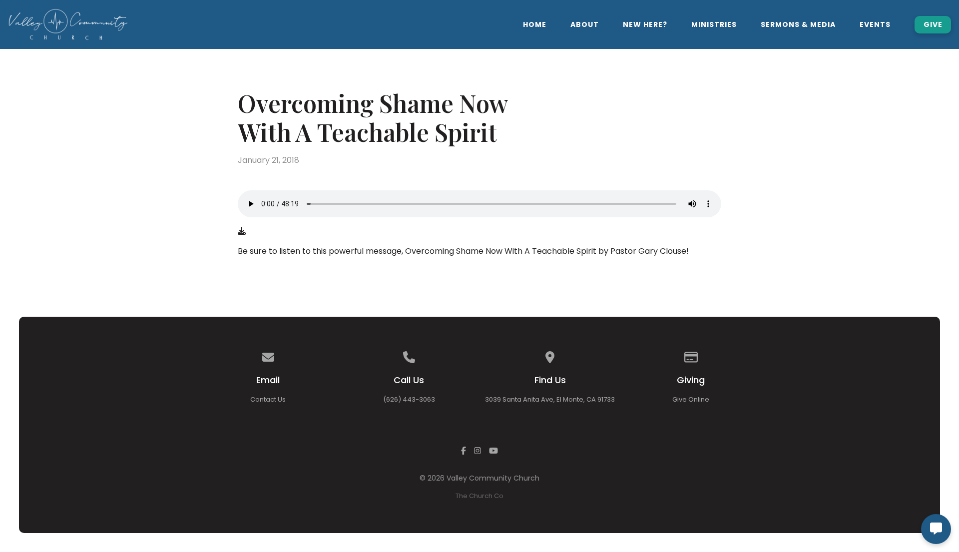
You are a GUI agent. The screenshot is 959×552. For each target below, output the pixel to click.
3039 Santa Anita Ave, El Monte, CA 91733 (550, 399)
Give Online (690, 399)
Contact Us (268, 399)
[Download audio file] (242, 231)
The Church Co (479, 496)
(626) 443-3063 (409, 399)
